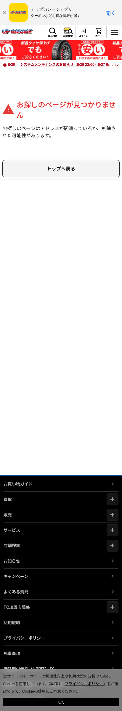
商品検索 (52, 35)
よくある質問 (16, 592)
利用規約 (12, 622)
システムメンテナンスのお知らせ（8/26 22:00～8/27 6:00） (68, 64)
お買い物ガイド (18, 484)
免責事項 (12, 653)
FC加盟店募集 (17, 607)
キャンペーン (16, 576)
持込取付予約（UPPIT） (27, 669)
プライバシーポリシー (24, 638)
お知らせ (12, 561)
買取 (8, 499)
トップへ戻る (61, 168)
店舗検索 (68, 35)
